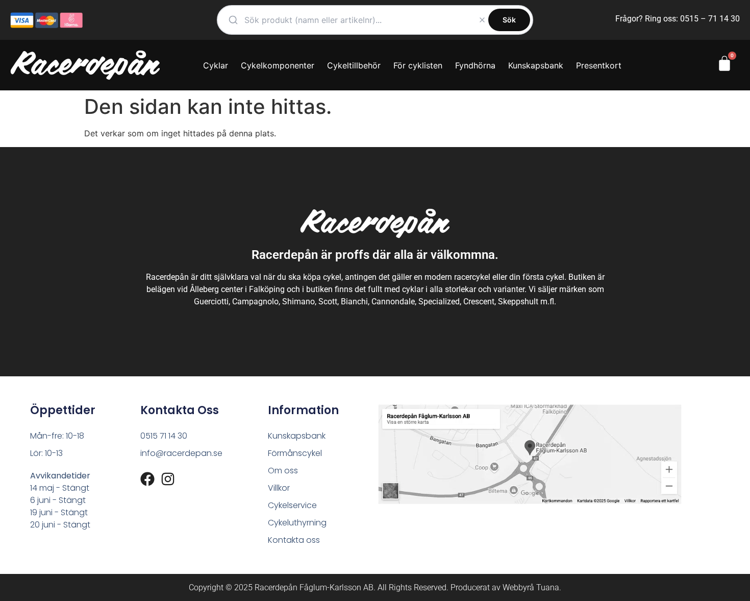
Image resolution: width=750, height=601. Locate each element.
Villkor (279, 488)
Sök (509, 19)
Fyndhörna (475, 65)
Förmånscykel (295, 453)
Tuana (547, 587)
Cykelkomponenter (277, 65)
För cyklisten (417, 65)
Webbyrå (518, 587)
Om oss (283, 470)
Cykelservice (292, 505)
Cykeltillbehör (354, 65)
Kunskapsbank (535, 65)
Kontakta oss (294, 540)
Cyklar (215, 65)
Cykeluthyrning (297, 522)
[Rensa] (482, 20)
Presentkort (598, 65)
